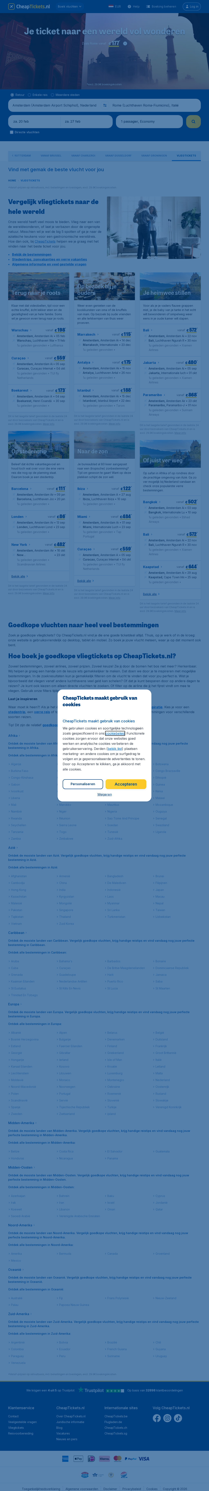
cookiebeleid (115, 733)
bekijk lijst (115, 749)
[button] (104, 794)
